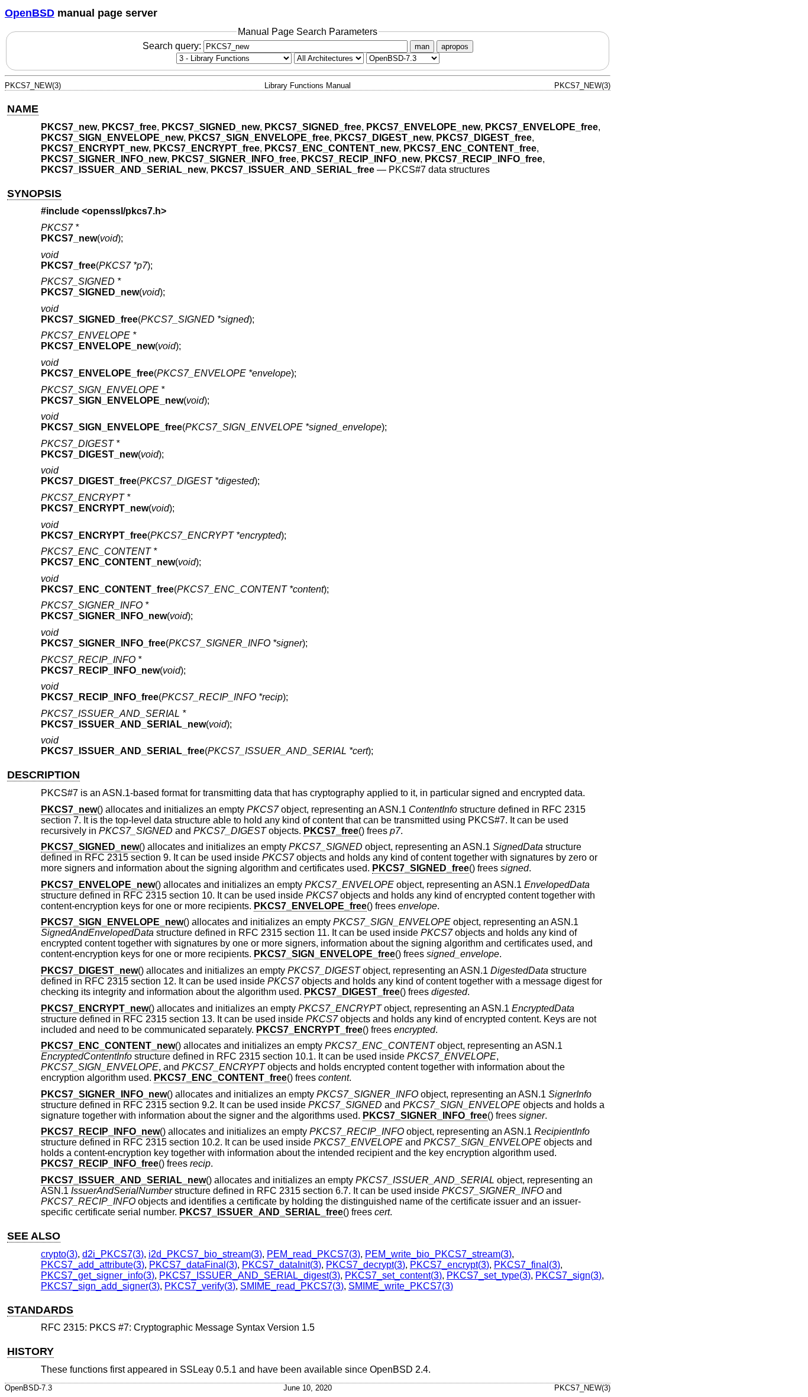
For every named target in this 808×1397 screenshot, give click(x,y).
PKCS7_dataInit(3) (281, 1265)
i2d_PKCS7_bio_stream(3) (205, 1254)
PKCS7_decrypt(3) (365, 1265)
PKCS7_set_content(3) (393, 1275)
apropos (454, 46)
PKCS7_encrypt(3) (449, 1265)
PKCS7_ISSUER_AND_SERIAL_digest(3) (249, 1275)
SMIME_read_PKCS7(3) (292, 1286)
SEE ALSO (33, 1236)
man (422, 46)
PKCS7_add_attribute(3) (92, 1265)
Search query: (173, 46)
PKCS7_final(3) (527, 1265)
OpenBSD (29, 13)
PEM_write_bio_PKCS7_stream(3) (438, 1254)
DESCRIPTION (43, 775)
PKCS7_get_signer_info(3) (97, 1275)
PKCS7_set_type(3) (489, 1275)
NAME (22, 109)
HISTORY (30, 1351)
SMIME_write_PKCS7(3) (400, 1286)
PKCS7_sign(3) (568, 1275)
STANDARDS (40, 1310)
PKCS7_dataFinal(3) (193, 1265)
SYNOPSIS (34, 193)
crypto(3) (59, 1254)
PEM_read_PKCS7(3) (313, 1254)
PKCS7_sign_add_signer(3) (100, 1286)
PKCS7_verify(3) (199, 1286)
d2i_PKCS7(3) (113, 1254)
